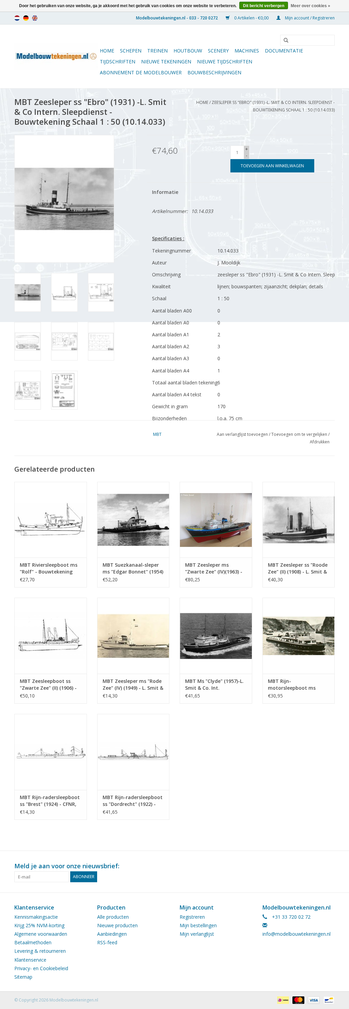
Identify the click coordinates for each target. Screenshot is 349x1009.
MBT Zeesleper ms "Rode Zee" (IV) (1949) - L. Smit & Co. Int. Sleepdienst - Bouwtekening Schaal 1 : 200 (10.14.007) (133, 684)
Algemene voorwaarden (40, 934)
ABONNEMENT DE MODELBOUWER (141, 72)
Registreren (192, 917)
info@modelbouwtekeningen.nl (296, 934)
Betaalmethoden (32, 942)
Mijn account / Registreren (309, 18)
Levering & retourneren (40, 951)
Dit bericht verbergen (263, 5)
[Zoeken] (283, 40)
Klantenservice (30, 960)
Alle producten (113, 917)
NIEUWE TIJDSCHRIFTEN (224, 61)
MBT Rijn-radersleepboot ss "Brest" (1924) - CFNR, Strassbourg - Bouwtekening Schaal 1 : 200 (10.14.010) (50, 801)
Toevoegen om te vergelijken (299, 434)
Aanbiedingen (112, 934)
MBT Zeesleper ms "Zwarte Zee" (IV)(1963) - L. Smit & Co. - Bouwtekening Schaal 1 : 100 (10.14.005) (214, 568)
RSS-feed (107, 942)
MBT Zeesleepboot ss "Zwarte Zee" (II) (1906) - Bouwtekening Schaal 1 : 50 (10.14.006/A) (49, 684)
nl (17, 18)
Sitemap (23, 977)
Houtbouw (187, 50)
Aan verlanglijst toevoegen (242, 434)
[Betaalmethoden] (282, 1000)
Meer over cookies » (310, 5)
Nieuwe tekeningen (166, 61)
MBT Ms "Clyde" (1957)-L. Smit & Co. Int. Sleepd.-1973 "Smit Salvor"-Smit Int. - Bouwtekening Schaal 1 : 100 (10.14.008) (214, 684)
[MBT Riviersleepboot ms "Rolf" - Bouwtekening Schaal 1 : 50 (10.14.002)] (50, 520)
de (26, 18)
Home (107, 50)
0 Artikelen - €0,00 (251, 18)
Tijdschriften (117, 61)
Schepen (130, 50)
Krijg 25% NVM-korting (39, 925)
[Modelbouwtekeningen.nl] (56, 56)
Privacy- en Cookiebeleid (41, 968)
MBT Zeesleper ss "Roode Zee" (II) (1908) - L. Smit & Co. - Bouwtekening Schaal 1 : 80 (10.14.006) (298, 568)
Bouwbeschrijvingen (214, 72)
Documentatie (284, 50)
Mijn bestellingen (198, 925)
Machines (246, 50)
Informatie (165, 192)
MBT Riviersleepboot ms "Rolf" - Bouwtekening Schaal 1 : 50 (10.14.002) (48, 568)
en (34, 18)
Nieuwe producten (117, 925)
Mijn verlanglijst (197, 934)
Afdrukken (320, 442)
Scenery (218, 50)
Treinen (157, 50)
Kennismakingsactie (36, 917)
